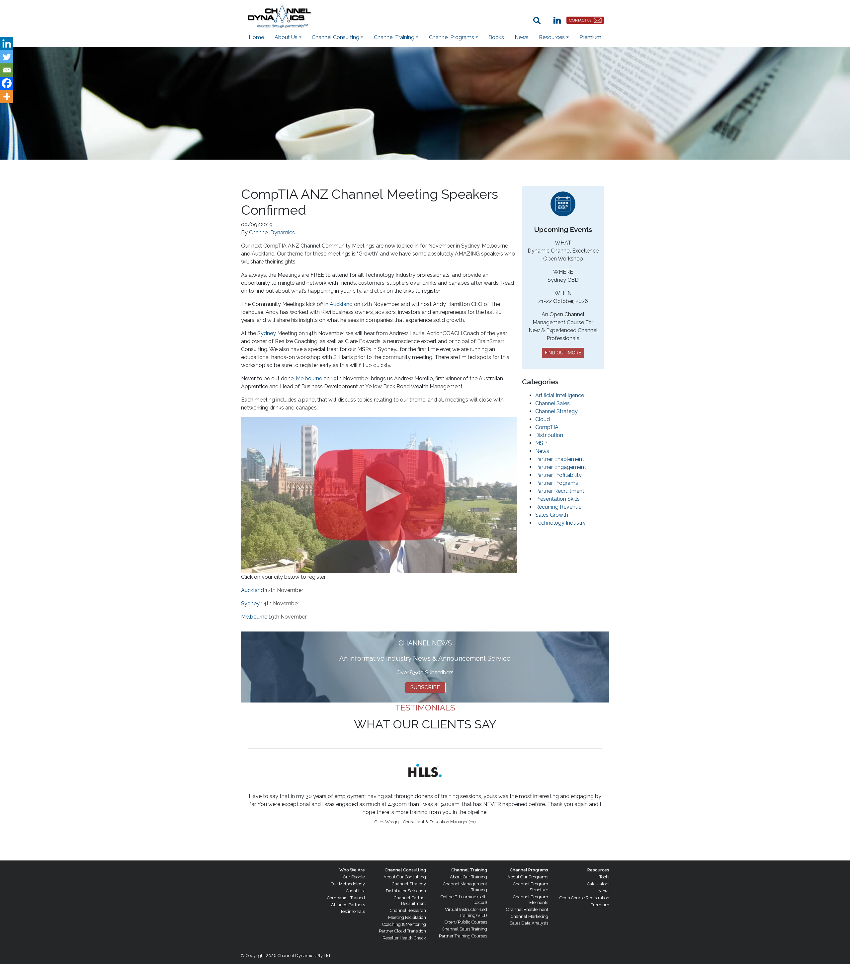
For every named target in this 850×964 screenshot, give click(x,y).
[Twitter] (6, 56)
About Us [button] (286, 37)
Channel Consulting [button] (335, 37)
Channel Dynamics (272, 232)
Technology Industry (560, 523)
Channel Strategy (556, 411)
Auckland (341, 304)
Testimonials (352, 911)
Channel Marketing (529, 916)
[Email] (6, 70)
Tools (604, 876)
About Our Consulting (404, 876)
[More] (6, 96)
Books (496, 37)
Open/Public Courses (466, 922)
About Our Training (468, 876)
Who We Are (352, 869)
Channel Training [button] (394, 37)
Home (256, 37)
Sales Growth (551, 515)
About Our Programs (527, 876)
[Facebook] (6, 83)
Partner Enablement (559, 459)
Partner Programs (556, 483)
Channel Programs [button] (451, 37)
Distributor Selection (406, 890)
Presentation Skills (557, 499)
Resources (598, 869)
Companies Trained (346, 897)
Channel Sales (552, 403)
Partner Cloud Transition (402, 930)
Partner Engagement (560, 467)
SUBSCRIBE (425, 687)
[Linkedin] (6, 43)
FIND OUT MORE (563, 352)
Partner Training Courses (463, 935)
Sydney (266, 333)
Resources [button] (552, 37)
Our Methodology (348, 883)
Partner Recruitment (559, 491)
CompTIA (546, 427)
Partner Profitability (558, 475)
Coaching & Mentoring (404, 924)
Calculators (598, 883)
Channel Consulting (405, 869)
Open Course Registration (584, 897)
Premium (590, 37)
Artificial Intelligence (559, 395)
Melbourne (309, 378)
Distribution (549, 435)
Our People (354, 876)
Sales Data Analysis (529, 923)
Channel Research (408, 910)
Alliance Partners (348, 904)
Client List (355, 890)
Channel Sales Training (464, 929)
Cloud (542, 419)
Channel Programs (529, 869)
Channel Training (469, 869)
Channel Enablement (527, 909)
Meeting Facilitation (407, 917)
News (522, 37)
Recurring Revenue (558, 507)
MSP (541, 443)
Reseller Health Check (404, 937)
